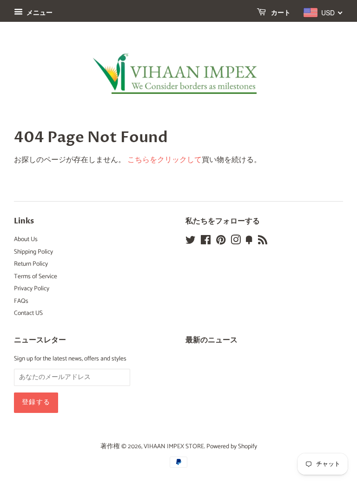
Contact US (28, 313)
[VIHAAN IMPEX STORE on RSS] (263, 242)
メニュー (39, 13)
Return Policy (31, 264)
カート (280, 12)
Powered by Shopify (231, 446)
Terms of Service (35, 276)
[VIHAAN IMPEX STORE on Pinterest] (221, 242)
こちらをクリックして (164, 160)
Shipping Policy (33, 252)
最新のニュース (211, 340)
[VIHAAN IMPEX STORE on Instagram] (236, 242)
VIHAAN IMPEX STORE (174, 446)
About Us (26, 239)
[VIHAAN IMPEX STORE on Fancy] (249, 242)
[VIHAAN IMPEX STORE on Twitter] (190, 242)
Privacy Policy (31, 288)
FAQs (21, 301)
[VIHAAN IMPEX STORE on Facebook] (205, 242)
